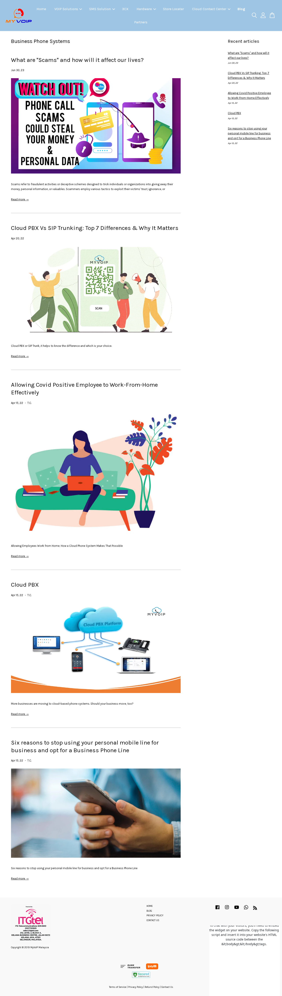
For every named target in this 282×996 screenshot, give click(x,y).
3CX (125, 9)
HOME (150, 906)
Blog (241, 9)
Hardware (144, 9)
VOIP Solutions (66, 9)
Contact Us (167, 987)
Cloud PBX (25, 584)
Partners (140, 22)
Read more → (20, 199)
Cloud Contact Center (209, 9)
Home (41, 9)
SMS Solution (100, 9)
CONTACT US (153, 920)
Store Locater (173, 9)
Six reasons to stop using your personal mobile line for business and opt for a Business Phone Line (249, 133)
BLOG (149, 910)
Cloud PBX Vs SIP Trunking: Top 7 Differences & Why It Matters (94, 227)
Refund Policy (152, 987)
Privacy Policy (135, 987)
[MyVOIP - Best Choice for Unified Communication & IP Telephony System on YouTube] (237, 909)
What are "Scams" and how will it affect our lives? (77, 59)
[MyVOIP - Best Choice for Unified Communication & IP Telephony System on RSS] (255, 908)
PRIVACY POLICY (155, 915)
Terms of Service (117, 987)
